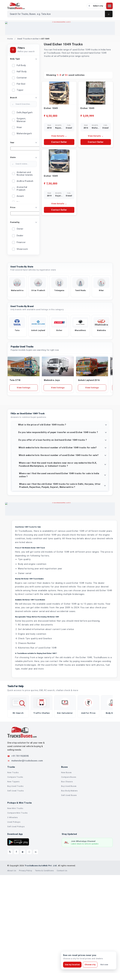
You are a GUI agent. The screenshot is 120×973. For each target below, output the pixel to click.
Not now (104, 964)
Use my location (72, 964)
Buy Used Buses (69, 884)
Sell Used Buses (69, 893)
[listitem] (17, 384)
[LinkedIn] (35, 949)
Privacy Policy (25, 968)
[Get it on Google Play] (18, 939)
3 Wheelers (12, 915)
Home (10, 39)
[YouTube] (22, 949)
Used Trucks (23, 39)
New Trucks (13, 870)
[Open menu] (109, 6)
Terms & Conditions (44, 968)
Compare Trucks (15, 875)
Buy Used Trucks (15, 884)
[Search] (109, 14)
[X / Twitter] (10, 949)
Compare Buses (68, 875)
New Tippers (13, 879)
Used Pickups (13, 920)
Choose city (90, 964)
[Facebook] (16, 949)
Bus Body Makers (69, 889)
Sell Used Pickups (16, 924)
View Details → (59, 136)
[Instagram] (29, 949)
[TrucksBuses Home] (22, 830)
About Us (11, 968)
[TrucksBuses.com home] (45, 6)
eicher (35, 39)
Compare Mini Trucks (17, 911)
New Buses (66, 870)
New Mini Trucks (15, 906)
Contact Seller (59, 142)
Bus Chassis (67, 879)
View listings (23, 485)
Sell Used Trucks (15, 889)
